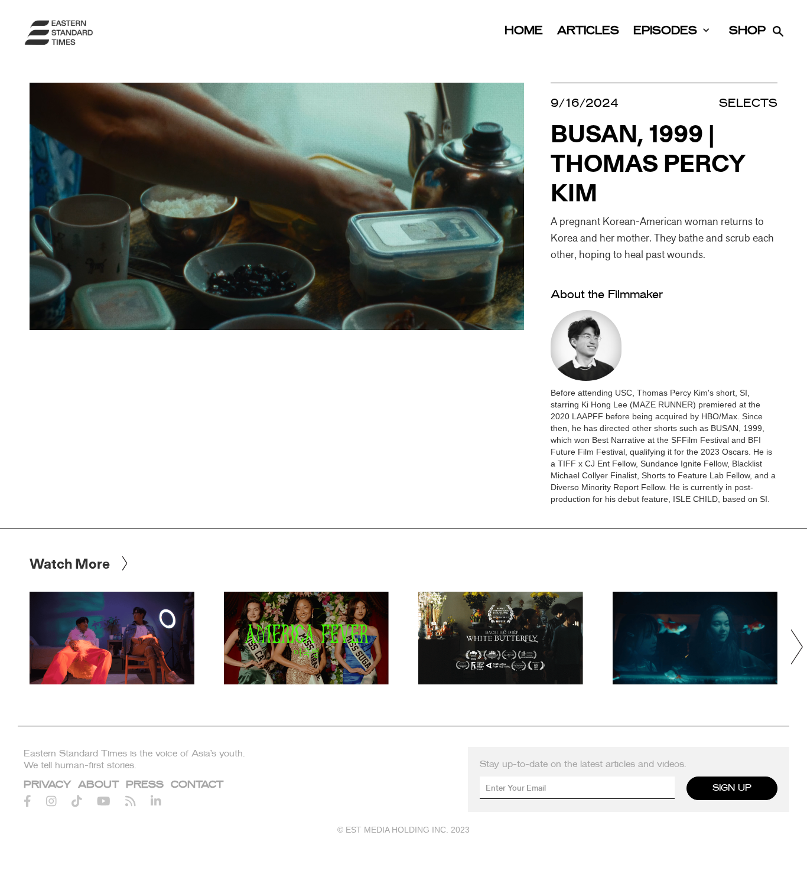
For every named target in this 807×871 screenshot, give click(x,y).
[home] (59, 32)
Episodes (665, 31)
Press (145, 785)
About (98, 785)
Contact (197, 785)
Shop (747, 31)
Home (524, 31)
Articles (588, 31)
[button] (796, 647)
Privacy (47, 785)
